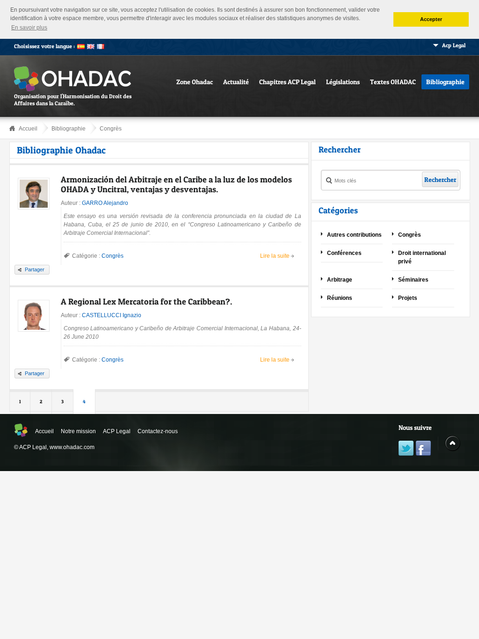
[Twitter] (406, 449)
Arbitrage (339, 279)
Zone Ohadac (194, 82)
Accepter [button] (431, 19)
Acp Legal (453, 45)
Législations (343, 82)
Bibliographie (445, 82)
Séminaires (413, 279)
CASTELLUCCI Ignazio (111, 315)
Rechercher (440, 179)
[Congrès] (239, 125)
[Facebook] (423, 449)
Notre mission (78, 431)
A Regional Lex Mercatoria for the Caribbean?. (146, 301)
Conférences (344, 253)
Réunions (339, 298)
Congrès (111, 128)
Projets (407, 298)
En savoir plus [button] (29, 27)
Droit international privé (422, 257)
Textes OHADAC (393, 82)
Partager (34, 269)
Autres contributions (354, 235)
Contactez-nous (158, 431)
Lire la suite (275, 256)
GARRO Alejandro (105, 203)
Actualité (236, 82)
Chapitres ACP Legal (287, 82)
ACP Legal (117, 431)
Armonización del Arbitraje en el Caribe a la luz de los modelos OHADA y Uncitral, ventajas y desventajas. (176, 184)
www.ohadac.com (72, 447)
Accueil (28, 128)
